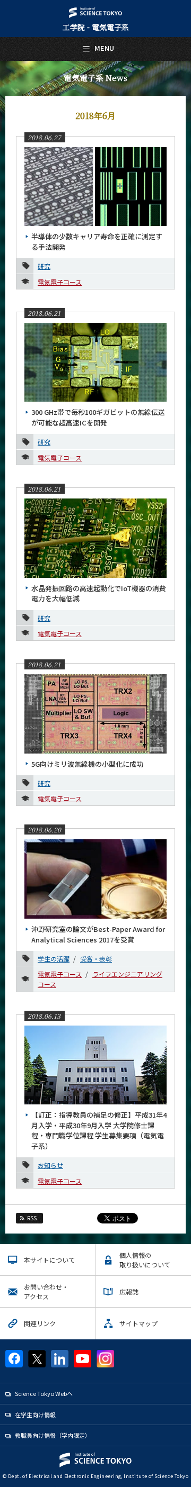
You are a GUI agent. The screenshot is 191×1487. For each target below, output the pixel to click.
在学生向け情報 (35, 1414)
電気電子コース (60, 281)
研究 (44, 265)
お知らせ (50, 1164)
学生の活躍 (54, 958)
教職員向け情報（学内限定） (53, 1435)
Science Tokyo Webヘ (44, 1393)
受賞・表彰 (96, 958)
